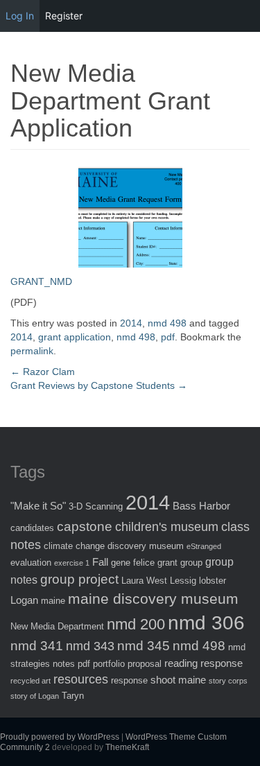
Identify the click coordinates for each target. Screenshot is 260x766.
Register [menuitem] (64, 15)
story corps (228, 681)
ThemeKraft (127, 747)
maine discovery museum (153, 599)
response (129, 680)
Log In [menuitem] (20, 15)
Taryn (73, 695)
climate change (74, 546)
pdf (168, 336)
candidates (32, 528)
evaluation (30, 562)
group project (79, 579)
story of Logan (34, 696)
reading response (203, 663)
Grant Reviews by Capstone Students (98, 385)
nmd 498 (167, 323)
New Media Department (57, 626)
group (191, 562)
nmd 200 (136, 624)
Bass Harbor (201, 506)
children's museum (166, 527)
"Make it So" (38, 506)
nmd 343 (90, 646)
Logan (24, 600)
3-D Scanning (96, 506)
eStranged (204, 546)
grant (167, 562)
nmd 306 (206, 623)
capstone (84, 526)
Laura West (144, 580)
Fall (100, 562)
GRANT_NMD (41, 281)
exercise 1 (71, 563)
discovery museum (145, 546)
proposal (145, 664)
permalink (31, 350)
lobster (212, 580)
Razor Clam (42, 371)
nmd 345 (143, 645)
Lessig (183, 580)
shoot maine (178, 680)
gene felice (133, 562)
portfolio (109, 664)
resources (80, 679)
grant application (74, 336)
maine (53, 600)
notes (64, 664)
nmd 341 (36, 645)
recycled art (30, 681)
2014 (131, 323)
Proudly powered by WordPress (59, 737)
